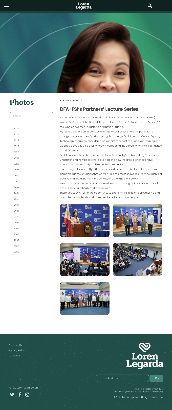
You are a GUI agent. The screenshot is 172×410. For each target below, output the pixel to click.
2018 (16, 175)
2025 (16, 134)
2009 (16, 228)
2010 (16, 222)
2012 (16, 210)
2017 (16, 181)
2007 (16, 240)
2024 (16, 140)
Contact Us (15, 345)
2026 (16, 128)
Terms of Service (151, 391)
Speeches (14, 355)
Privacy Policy (17, 350)
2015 (16, 193)
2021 (16, 158)
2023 (16, 146)
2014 (16, 199)
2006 (16, 246)
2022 (16, 152)
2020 (16, 163)
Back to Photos (72, 100)
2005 (16, 252)
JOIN (156, 378)
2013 (16, 205)
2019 (16, 169)
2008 (16, 234)
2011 (16, 216)
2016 (16, 187)
